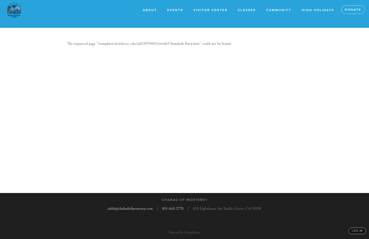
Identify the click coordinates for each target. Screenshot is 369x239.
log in (357, 231)
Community (278, 10)
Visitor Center (210, 10)
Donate (353, 10)
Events (175, 10)
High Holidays (318, 10)
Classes (247, 10)
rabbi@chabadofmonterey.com (130, 208)
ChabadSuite (192, 232)
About (150, 10)
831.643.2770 (172, 208)
